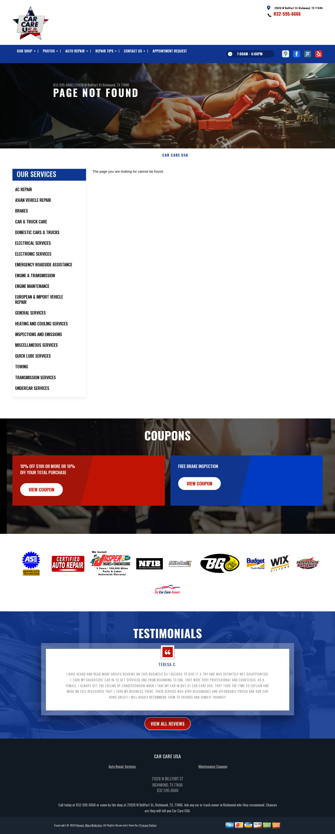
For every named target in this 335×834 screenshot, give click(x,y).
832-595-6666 (287, 13)
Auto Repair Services (122, 766)
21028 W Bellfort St (88, 84)
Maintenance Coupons (213, 766)
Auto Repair (75, 50)
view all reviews (168, 723)
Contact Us (133, 50)
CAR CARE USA (175, 155)
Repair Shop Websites (89, 825)
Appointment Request (170, 50)
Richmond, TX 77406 (116, 84)
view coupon (41, 489)
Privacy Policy (147, 825)
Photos (49, 50)
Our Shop (24, 50)
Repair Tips (104, 50)
